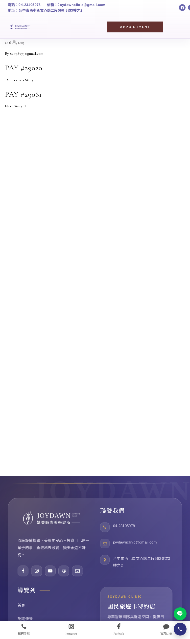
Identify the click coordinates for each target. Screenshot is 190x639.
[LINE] (180, 613)
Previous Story (22, 79)
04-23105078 (124, 526)
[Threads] (63, 571)
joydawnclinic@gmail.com (135, 542)
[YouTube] (50, 571)
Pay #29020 (23, 67)
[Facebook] (182, 7)
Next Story (14, 106)
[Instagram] (36, 571)
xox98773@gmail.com (26, 53)
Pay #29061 (23, 94)
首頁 (21, 605)
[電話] (180, 629)
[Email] (77, 571)
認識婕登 (25, 618)
